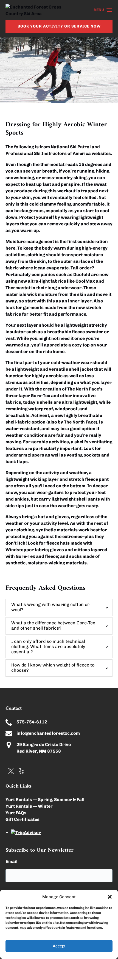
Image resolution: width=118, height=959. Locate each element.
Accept (59, 946)
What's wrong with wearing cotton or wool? (50, 607)
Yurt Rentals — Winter (29, 806)
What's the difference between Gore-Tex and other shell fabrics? (53, 625)
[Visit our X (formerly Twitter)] (11, 771)
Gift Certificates (22, 819)
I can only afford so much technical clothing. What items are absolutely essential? (48, 646)
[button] (110, 897)
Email (11, 861)
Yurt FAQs (15, 812)
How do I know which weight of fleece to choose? (52, 667)
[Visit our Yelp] (21, 771)
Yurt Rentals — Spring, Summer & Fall (45, 799)
